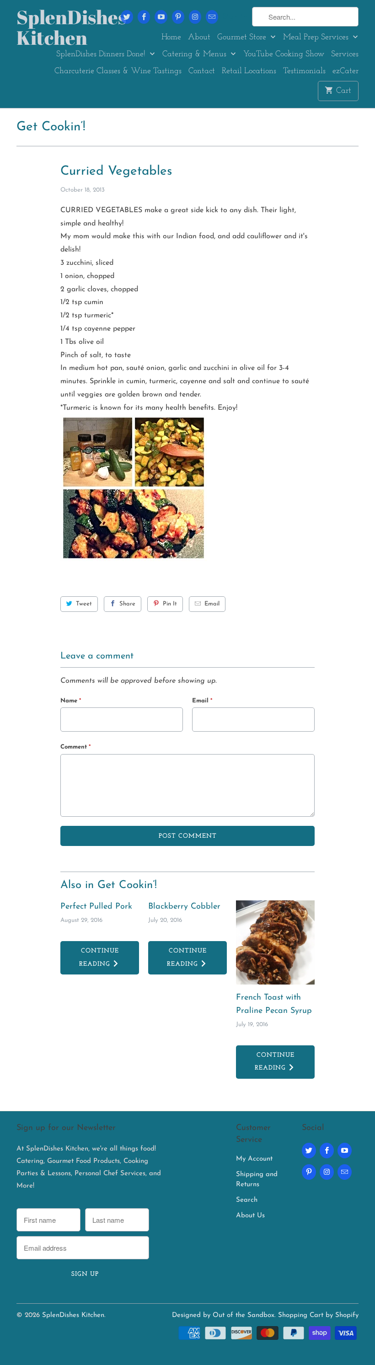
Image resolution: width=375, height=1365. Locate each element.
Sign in (235, 17)
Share (127, 604)
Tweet (84, 604)
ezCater (345, 71)
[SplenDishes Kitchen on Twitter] (127, 17)
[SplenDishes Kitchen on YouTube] (161, 17)
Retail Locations (249, 71)
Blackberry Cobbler (184, 907)
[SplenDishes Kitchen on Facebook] (144, 17)
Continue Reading (98, 957)
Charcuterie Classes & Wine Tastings (118, 71)
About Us (250, 1215)
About (199, 37)
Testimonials (304, 71)
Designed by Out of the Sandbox (223, 1315)
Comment (75, 747)
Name (70, 701)
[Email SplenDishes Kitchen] (212, 17)
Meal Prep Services (317, 37)
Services (345, 54)
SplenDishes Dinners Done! (102, 54)
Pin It (170, 604)
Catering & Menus (195, 54)
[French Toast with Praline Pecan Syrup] (275, 942)
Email (212, 604)
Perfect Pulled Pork (96, 907)
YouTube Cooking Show (283, 54)
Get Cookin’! (51, 127)
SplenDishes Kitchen (55, 27)
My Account (254, 1159)
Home (171, 37)
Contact (201, 71)
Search (246, 1200)
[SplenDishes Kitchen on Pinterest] (178, 17)
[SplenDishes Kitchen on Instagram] (195, 17)
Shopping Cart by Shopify (318, 1315)
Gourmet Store (242, 37)
